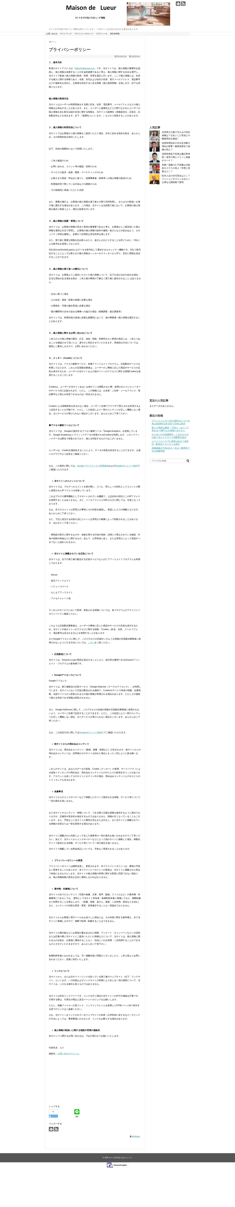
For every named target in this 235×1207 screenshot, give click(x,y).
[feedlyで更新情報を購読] (178, 3)
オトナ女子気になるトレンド (120, 1158)
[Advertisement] (95, 1083)
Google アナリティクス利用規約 (93, 466)
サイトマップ (66, 34)
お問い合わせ (52, 34)
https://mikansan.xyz (84, 68)
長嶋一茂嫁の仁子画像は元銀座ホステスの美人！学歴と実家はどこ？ (176, 168)
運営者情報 (115, 34)
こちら (91, 642)
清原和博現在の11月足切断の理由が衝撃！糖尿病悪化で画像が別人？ (176, 146)
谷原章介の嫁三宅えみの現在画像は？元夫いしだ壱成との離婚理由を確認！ (176, 135)
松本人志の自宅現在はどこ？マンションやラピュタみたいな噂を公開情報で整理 (176, 179)
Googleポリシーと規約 (126, 466)
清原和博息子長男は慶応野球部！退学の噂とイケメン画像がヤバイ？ (176, 157)
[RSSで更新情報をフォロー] (183, 3)
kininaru (136, 1136)
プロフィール (101, 34)
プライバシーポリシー (83, 34)
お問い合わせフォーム (68, 1053)
